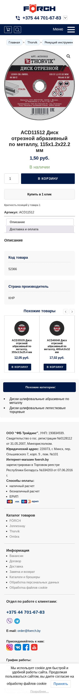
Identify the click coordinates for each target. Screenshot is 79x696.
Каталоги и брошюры (24, 577)
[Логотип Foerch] (39, 8)
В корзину (48, 178)
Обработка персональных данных (34, 582)
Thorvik (32, 42)
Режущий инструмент (59, 42)
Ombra (14, 536)
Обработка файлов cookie (28, 587)
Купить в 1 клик (39, 194)
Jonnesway (17, 526)
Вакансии (16, 556)
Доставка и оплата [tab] (24, 229)
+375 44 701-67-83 (42, 18)
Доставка (16, 566)
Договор (15, 561)
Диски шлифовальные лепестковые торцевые (37, 410)
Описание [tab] (17, 222)
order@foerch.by (29, 630)
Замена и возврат (22, 571)
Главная (14, 42)
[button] (68, 56)
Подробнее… (39, 691)
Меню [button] (58, 29)
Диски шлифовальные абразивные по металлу (39, 401)
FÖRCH (15, 520)
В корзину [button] (20, 367)
